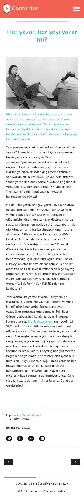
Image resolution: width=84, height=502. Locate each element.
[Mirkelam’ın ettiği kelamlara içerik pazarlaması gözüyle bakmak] (61, 462)
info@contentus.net (29, 415)
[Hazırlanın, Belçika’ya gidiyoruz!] (23, 462)
